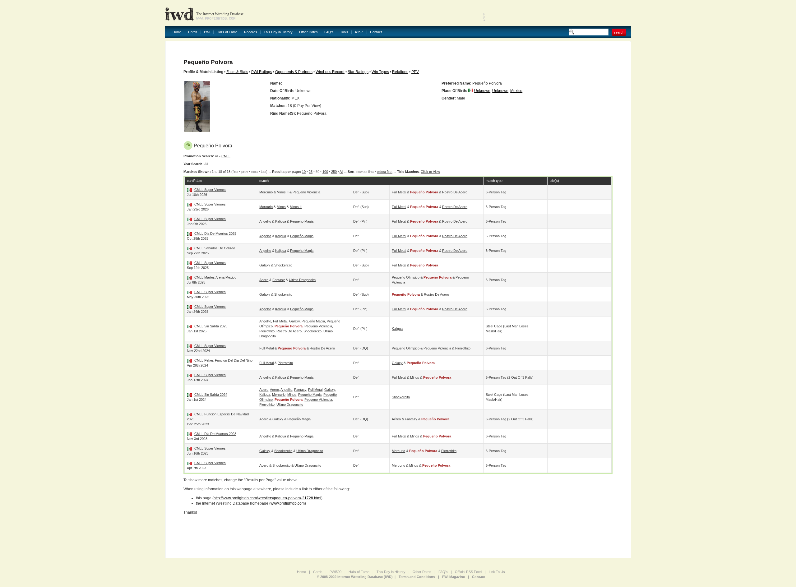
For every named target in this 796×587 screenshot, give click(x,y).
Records (250, 32)
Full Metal (399, 192)
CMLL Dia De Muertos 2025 (215, 233)
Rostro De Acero (454, 192)
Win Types (380, 72)
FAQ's (329, 32)
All (341, 171)
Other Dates (308, 32)
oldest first (384, 171)
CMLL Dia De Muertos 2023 (215, 434)
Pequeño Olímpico (405, 277)
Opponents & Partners (293, 72)
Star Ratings (358, 72)
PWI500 (335, 572)
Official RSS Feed (468, 572)
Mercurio (266, 192)
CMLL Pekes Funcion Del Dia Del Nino (223, 360)
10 (304, 171)
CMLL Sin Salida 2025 (210, 326)
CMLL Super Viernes (210, 190)
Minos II (283, 192)
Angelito (265, 221)
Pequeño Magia (301, 221)
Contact (376, 32)
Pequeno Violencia (306, 192)
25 (310, 171)
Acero (263, 280)
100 (325, 171)
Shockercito (283, 265)
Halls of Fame (227, 32)
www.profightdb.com (288, 503)
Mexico (516, 91)
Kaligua (280, 221)
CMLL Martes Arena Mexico (215, 277)
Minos (281, 207)
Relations (400, 72)
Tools (344, 32)
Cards (192, 32)
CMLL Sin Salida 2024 (210, 394)
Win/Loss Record (330, 72)
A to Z (359, 32)
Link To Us (497, 572)
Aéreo (274, 389)
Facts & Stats (237, 72)
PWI (207, 32)
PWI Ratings (261, 72)
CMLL (225, 156)
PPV (415, 72)
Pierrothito (267, 331)
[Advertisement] (558, 12)
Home (177, 32)
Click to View (430, 171)
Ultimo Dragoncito (302, 280)
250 (334, 171)
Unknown (482, 91)
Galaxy (264, 265)
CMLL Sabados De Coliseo (214, 248)
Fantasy (278, 280)
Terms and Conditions (417, 577)
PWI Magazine (453, 577)
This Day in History (278, 32)
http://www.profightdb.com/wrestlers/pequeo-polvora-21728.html (267, 498)
